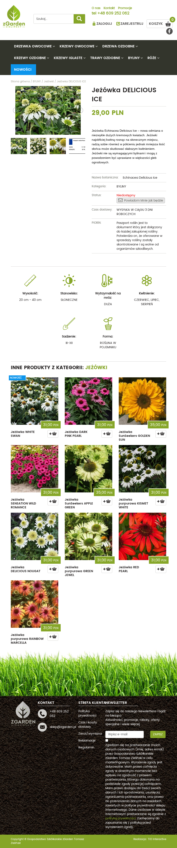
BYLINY (134, 58)
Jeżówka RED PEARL (129, 569)
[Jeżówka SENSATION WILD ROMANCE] (34, 468)
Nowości (23, 69)
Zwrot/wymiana (90, 733)
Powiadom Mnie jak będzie (143, 200)
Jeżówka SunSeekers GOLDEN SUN (134, 435)
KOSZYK (161, 23)
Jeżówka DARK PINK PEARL (76, 433)
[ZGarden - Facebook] (169, 31)
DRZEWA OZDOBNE (118, 46)
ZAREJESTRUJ (131, 23)
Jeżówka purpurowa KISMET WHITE (133, 503)
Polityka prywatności (87, 713)
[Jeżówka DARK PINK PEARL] (88, 401)
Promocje (125, 8)
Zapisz (158, 734)
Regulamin (86, 747)
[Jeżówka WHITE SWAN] (34, 401)
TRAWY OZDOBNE (105, 58)
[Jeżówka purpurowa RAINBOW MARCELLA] (34, 604)
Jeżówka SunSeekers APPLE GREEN (79, 503)
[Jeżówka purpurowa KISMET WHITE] (142, 468)
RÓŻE (151, 58)
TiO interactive (157, 839)
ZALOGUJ (104, 23)
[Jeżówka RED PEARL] (142, 536)
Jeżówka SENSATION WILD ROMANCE (23, 503)
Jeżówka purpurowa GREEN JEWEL (79, 571)
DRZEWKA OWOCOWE (33, 46)
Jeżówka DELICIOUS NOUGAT (25, 569)
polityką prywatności (120, 818)
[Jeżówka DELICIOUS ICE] (48, 110)
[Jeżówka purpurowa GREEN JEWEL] (88, 536)
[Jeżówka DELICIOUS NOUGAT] (34, 536)
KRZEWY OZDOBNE (30, 58)
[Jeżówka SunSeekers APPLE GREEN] (88, 468)
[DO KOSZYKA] (52, 434)
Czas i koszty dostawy (87, 724)
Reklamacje (87, 740)
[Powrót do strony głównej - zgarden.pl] (14, 16)
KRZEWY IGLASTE (68, 58)
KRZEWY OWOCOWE (77, 46)
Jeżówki (96, 368)
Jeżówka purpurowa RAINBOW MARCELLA (27, 638)
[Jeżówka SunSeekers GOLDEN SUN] (142, 401)
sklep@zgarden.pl (63, 727)
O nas (96, 8)
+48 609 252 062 (113, 13)
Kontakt (109, 8)
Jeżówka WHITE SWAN (23, 433)
